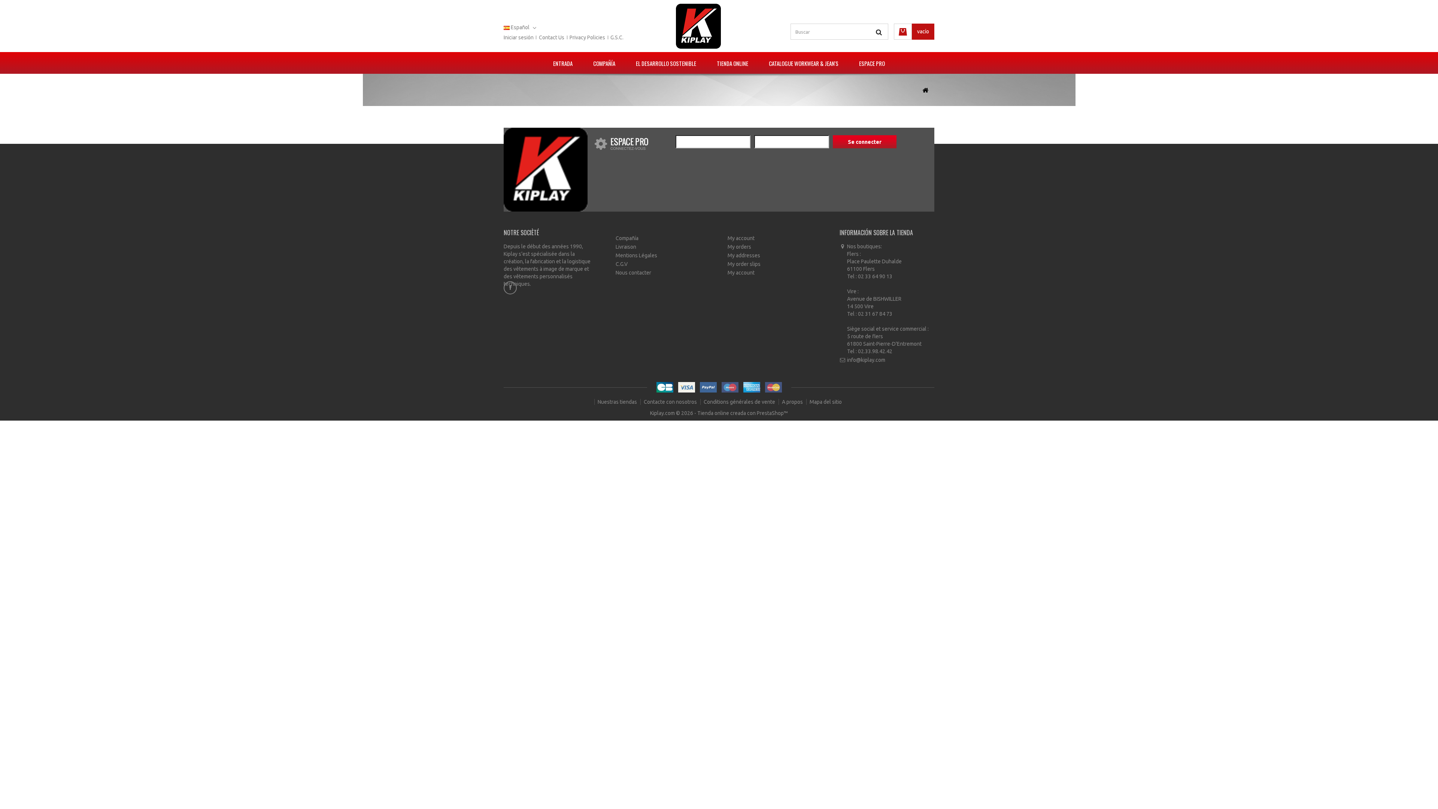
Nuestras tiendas (618, 402)
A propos (793, 402)
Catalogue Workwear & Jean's (803, 63)
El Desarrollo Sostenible (666, 63)
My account (741, 238)
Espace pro (872, 63)
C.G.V (622, 264)
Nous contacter (633, 273)
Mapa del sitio (826, 402)
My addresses (744, 255)
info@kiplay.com (866, 360)
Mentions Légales (636, 255)
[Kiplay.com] (698, 26)
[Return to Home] (925, 90)
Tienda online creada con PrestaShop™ (742, 413)
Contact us (551, 37)
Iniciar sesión (519, 37)
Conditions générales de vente (740, 402)
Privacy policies (587, 37)
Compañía (604, 63)
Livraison (626, 247)
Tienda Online (732, 63)
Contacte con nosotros (671, 402)
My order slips (744, 264)
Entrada (563, 63)
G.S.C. (617, 37)
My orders (739, 247)
